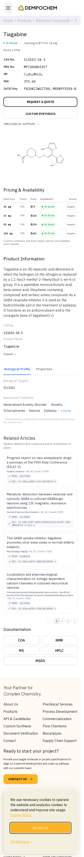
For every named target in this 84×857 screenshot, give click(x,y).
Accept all (40, 828)
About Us (10, 704)
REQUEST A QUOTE (40, 102)
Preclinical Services (58, 704)
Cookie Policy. (20, 815)
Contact (9, 740)
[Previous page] (50, 621)
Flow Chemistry (55, 726)
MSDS (40, 661)
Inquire (71, 206)
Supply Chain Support (60, 740)
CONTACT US (17, 779)
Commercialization (57, 719)
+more (66, 410)
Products (10, 711)
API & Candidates (17, 719)
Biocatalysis (52, 733)
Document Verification (20, 733)
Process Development (60, 711)
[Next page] (74, 621)
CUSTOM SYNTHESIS (40, 114)
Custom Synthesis (17, 726)
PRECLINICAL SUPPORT (22, 124)
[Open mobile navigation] (8, 8)
